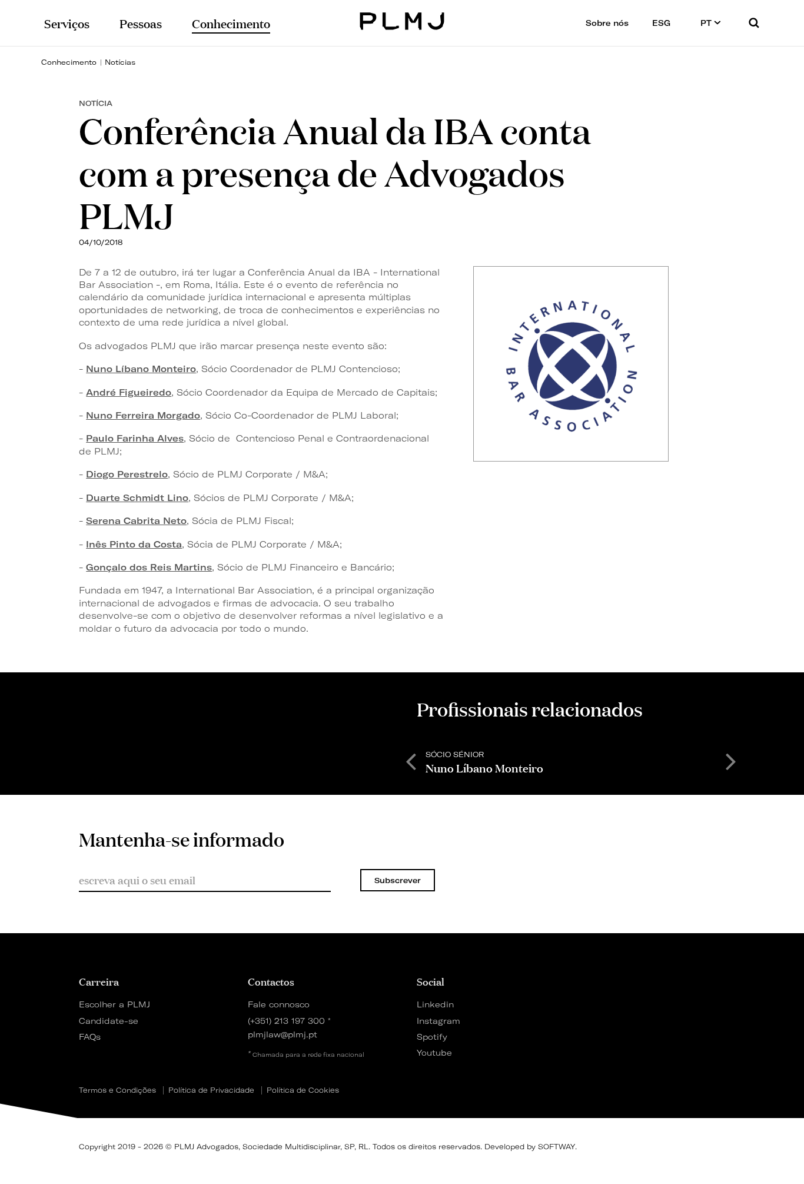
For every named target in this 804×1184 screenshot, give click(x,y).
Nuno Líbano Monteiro (141, 368)
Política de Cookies (303, 1090)
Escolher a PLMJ (114, 1004)
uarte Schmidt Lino (141, 497)
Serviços (66, 22)
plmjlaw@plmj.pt (282, 1034)
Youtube (434, 1052)
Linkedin (435, 1004)
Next (731, 760)
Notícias (120, 62)
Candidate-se (108, 1021)
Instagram (438, 1021)
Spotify (432, 1037)
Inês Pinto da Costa (134, 544)
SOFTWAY (556, 1146)
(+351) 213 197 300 (286, 1021)
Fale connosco (279, 1004)
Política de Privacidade (211, 1090)
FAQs (90, 1037)
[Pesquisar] (754, 22)
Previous (411, 760)
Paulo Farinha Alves (135, 438)
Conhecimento (69, 62)
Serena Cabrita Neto (136, 520)
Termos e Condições (117, 1090)
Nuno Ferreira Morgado (143, 415)
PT (707, 23)
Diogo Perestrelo (127, 474)
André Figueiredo (128, 392)
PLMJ (402, 20)
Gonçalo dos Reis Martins (149, 567)
